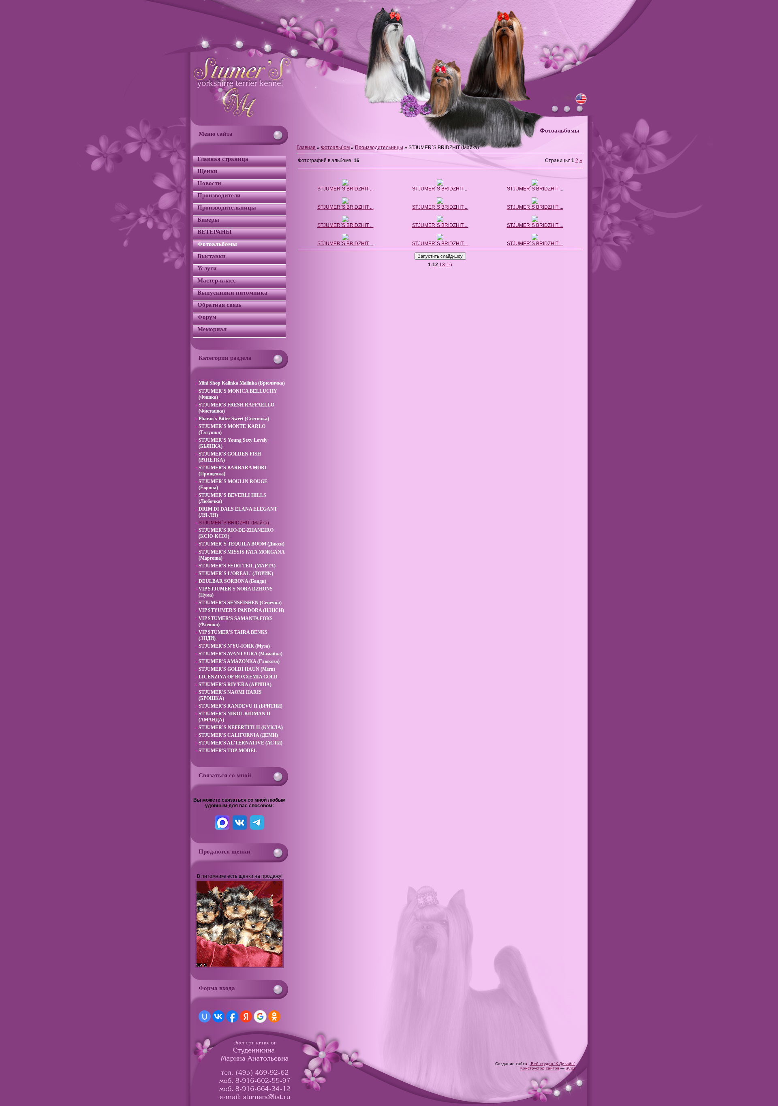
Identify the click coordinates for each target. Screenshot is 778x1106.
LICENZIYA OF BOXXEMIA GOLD (238, 677)
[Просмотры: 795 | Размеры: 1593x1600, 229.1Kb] (345, 220)
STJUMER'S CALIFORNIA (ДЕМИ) (238, 735)
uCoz (570, 1068)
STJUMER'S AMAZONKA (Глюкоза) (239, 661)
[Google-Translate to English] (581, 104)
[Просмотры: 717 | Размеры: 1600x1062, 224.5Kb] (345, 239)
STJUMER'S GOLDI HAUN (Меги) (237, 669)
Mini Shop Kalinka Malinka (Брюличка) (242, 383)
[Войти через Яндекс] (246, 1016)
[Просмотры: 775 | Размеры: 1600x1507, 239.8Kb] (535, 220)
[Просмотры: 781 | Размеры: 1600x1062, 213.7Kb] (535, 239)
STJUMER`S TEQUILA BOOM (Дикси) (241, 544)
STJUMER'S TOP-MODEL (228, 750)
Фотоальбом (335, 147)
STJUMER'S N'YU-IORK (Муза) (234, 646)
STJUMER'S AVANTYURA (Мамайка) (240, 654)
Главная (306, 147)
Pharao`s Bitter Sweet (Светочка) (234, 418)
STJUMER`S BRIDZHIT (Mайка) (234, 523)
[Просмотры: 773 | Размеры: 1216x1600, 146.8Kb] (535, 202)
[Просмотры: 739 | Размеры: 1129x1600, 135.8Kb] (535, 184)
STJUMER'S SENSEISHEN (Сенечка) (240, 602)
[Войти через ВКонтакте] (218, 1016)
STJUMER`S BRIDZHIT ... (345, 189)
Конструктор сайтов (539, 1068)
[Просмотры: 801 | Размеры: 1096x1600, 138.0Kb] (440, 202)
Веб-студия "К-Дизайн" (552, 1063)
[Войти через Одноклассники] (274, 1016)
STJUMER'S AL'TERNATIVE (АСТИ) (240, 743)
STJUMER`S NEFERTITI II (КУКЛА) (241, 727)
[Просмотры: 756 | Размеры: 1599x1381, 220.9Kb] (440, 220)
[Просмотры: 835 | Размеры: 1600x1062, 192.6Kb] (440, 239)
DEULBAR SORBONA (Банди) (232, 581)
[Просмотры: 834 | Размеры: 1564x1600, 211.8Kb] (440, 184)
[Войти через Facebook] (232, 1016)
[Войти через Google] (260, 1016)
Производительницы (379, 147)
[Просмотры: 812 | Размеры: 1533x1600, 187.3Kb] (345, 184)
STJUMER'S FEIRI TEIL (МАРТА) (237, 566)
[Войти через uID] (205, 1016)
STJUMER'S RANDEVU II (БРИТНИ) (240, 706)
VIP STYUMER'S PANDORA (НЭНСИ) (241, 610)
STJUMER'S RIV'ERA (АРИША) (235, 684)
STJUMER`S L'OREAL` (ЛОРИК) (236, 573)
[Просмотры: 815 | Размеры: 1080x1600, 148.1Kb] (345, 202)
